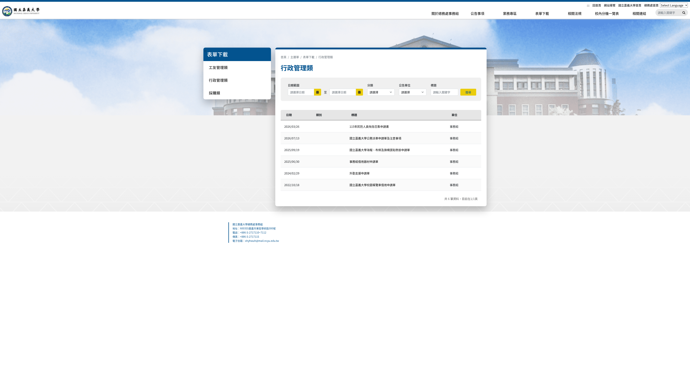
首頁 (283, 57)
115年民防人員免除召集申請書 (369, 126)
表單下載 (542, 13)
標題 (433, 85)
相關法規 (574, 13)
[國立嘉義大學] (21, 11)
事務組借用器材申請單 (363, 161)
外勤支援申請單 (359, 173)
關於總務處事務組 (445, 13)
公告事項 (477, 13)
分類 (370, 85)
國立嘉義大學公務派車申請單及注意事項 (375, 138)
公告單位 (404, 85)
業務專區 (510, 13)
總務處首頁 (651, 5)
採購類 (214, 93)
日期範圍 (293, 85)
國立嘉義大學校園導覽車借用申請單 (372, 185)
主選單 (294, 57)
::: (588, 5)
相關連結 (639, 13)
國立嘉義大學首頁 (629, 5)
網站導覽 (609, 5)
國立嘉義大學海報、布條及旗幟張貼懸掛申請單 (379, 150)
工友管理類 (218, 67)
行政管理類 (218, 80)
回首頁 (596, 5)
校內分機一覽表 (607, 13)
